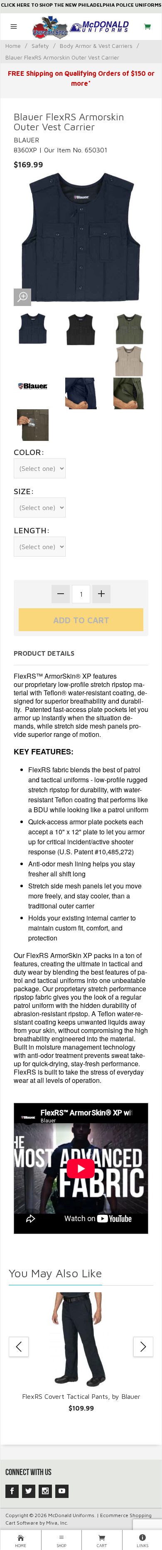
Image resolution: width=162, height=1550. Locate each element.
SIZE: (24, 491)
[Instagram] (45, 1491)
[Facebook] (12, 1491)
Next (143, 1347)
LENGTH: (32, 530)
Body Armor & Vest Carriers (96, 45)
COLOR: (29, 452)
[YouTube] (62, 1491)
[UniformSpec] (81, 26)
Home (13, 45)
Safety (40, 45)
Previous (19, 1347)
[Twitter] (28, 1491)
